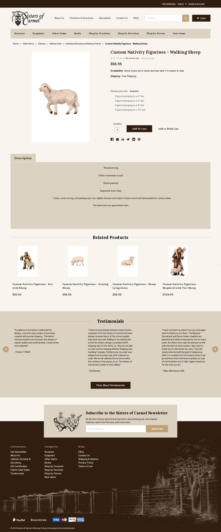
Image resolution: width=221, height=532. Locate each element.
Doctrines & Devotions (81, 18)
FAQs (136, 18)
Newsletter (105, 18)
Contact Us (122, 18)
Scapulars (38, 33)
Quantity (117, 124)
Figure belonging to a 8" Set (129, 105)
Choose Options (28, 264)
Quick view (27, 258)
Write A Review (147, 58)
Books (77, 33)
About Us (59, 18)
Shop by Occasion (99, 33)
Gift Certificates (169, 4)
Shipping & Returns (88, 459)
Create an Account (196, 4)
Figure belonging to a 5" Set (129, 100)
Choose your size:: (124, 91)
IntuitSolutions (69, 528)
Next (215, 349)
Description (23, 158)
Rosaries (19, 33)
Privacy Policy (85, 462)
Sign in (181, 4)
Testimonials (17, 473)
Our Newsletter (18, 451)
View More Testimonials (110, 385)
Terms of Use (85, 466)
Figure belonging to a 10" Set (130, 109)
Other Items (59, 33)
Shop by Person (156, 33)
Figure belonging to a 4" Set (129, 96)
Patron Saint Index (20, 469)
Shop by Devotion (128, 33)
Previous (5, 349)
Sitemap (36, 528)
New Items (179, 33)
